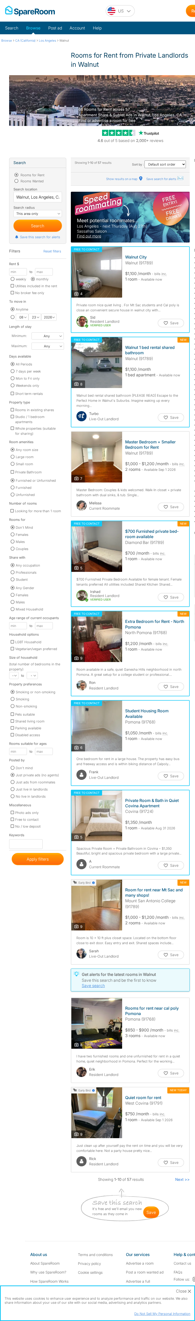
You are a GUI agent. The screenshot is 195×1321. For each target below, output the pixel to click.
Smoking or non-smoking (35, 692)
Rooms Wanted (32, 181)
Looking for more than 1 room (38, 511)
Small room (24, 464)
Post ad (55, 27)
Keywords (16, 836)
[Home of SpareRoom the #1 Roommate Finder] (30, 11)
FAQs (178, 1272)
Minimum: (19, 336)
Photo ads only (27, 813)
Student (22, 579)
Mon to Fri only (28, 378)
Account (77, 27)
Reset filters (52, 251)
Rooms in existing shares (34, 410)
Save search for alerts (161, 179)
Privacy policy (89, 1263)
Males (20, 542)
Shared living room (29, 721)
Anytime (22, 309)
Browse (33, 27)
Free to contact (27, 819)
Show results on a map (122, 179)
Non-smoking (26, 706)
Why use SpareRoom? (48, 1272)
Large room (25, 457)
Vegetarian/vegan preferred (36, 649)
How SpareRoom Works (49, 1281)
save (151, 1212)
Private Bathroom (28, 472)
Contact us (182, 1263)
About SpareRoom (45, 1263)
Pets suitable (25, 714)
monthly (42, 279)
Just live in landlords (32, 789)
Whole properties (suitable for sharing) (35, 431)
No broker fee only (29, 293)
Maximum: (19, 346)
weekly (21, 279)
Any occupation (28, 565)
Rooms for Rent (32, 175)
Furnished (23, 488)
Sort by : (138, 164)
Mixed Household (29, 609)
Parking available (28, 728)
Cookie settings (90, 1272)
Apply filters (38, 859)
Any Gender (25, 588)
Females (22, 535)
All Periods (24, 364)
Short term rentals (29, 394)
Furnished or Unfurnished (36, 480)
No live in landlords (31, 796)
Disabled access (27, 735)
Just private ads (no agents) (37, 775)
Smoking (22, 699)
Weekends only (27, 385)
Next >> (182, 1179)
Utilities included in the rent (36, 286)
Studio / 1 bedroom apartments (29, 419)
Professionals (26, 572)
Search (11, 27)
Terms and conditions (95, 1254)
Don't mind (24, 768)
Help (97, 27)
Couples (22, 549)
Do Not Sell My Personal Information (162, 1314)
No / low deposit (28, 826)
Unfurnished (25, 495)
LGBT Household (28, 642)
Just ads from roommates (35, 782)
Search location (25, 189)
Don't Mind (24, 527)
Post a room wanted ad (145, 1272)
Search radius (24, 207)
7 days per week (28, 371)
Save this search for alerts (40, 237)
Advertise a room (140, 1263)
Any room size (27, 450)
